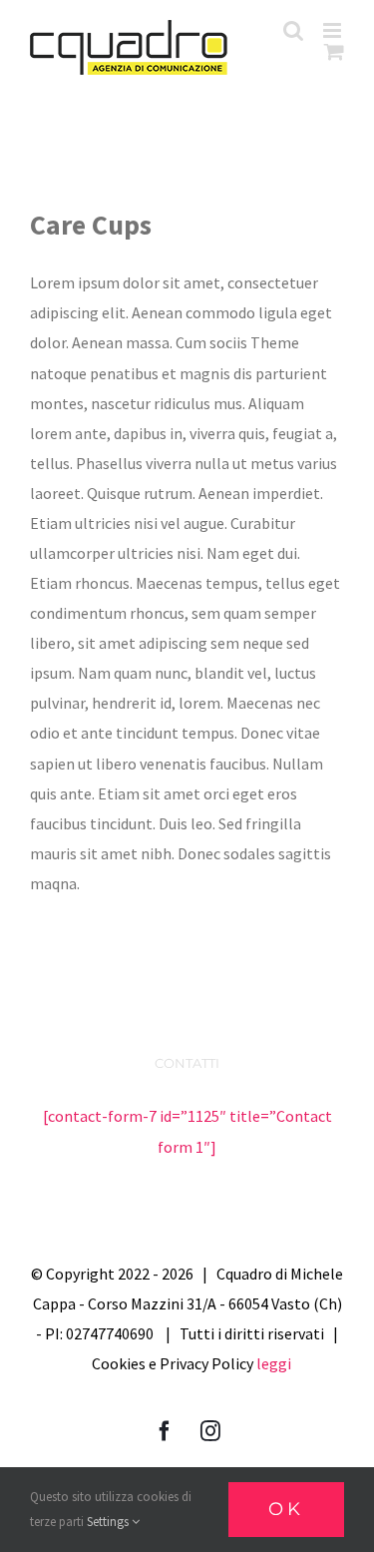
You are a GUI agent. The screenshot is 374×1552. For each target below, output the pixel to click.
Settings (109, 1521)
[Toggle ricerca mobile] (293, 30)
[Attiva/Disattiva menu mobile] (333, 30)
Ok (286, 1509)
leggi (273, 1363)
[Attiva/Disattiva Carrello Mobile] (334, 51)
